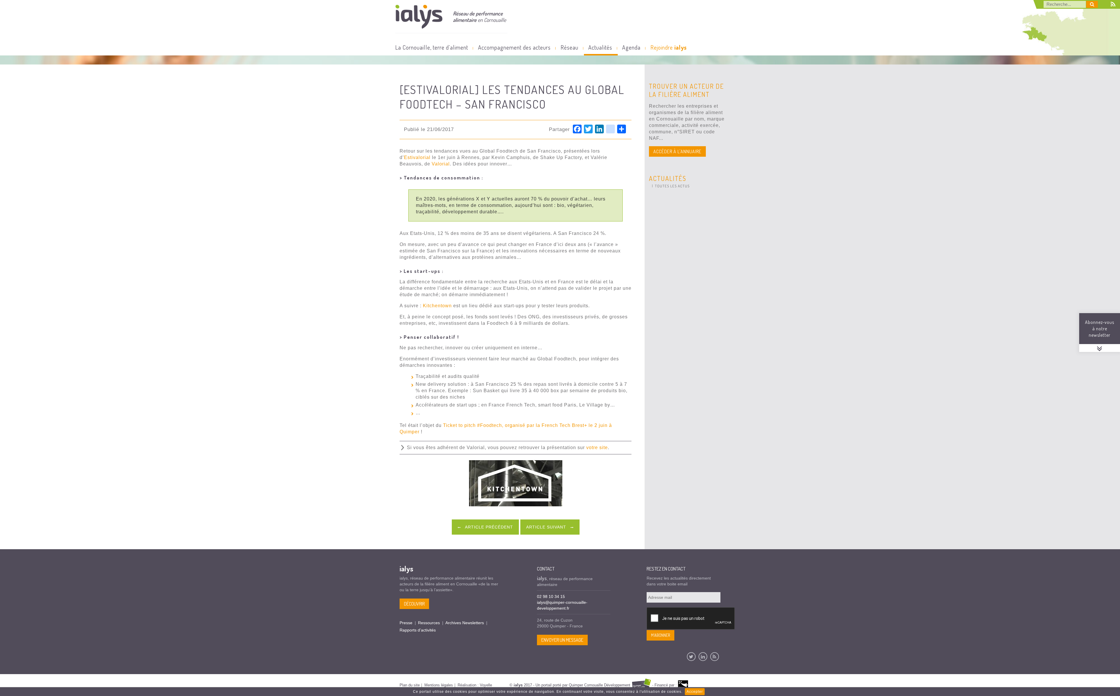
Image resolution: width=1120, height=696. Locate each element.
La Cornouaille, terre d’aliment (431, 47)
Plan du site (410, 685)
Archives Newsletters (464, 622)
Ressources (429, 622)
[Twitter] (691, 656)
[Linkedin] (703, 656)
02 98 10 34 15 (551, 596)
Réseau (569, 47)
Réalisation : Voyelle (475, 685)
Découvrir (414, 604)
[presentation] (691, 618)
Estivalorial (417, 157)
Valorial (441, 163)
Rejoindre (668, 47)
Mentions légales (438, 685)
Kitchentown (437, 305)
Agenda (631, 47)
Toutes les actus (672, 186)
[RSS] (714, 656)
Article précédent (488, 527)
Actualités (600, 47)
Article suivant (547, 527)
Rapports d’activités (418, 630)
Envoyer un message (562, 640)
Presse (406, 622)
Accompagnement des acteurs (514, 47)
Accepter (695, 692)
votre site (597, 447)
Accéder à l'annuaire (677, 151)
